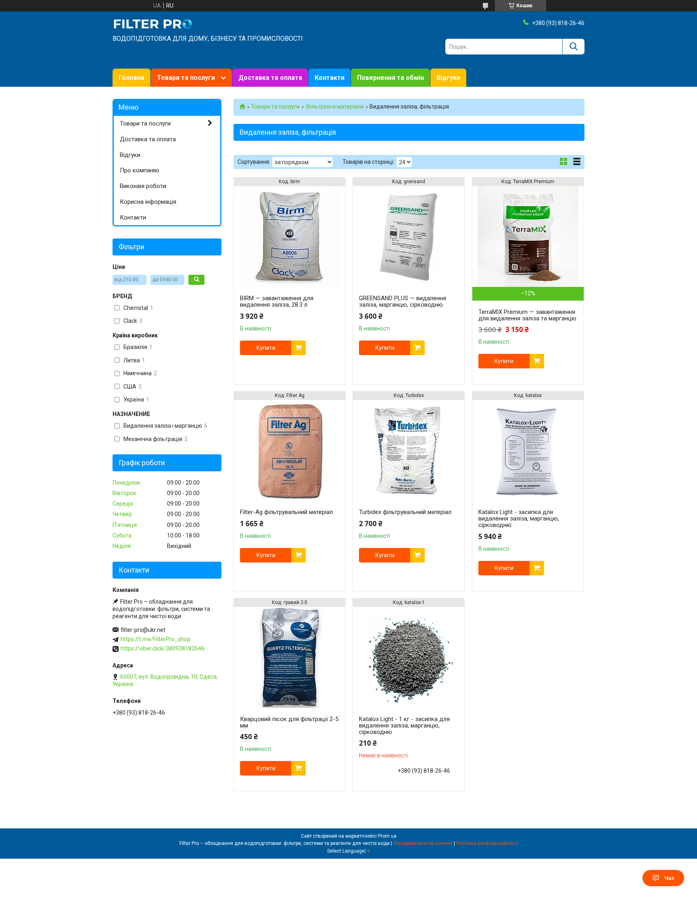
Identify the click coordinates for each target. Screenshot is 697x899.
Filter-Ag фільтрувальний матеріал (286, 512)
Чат (669, 878)
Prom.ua (387, 836)
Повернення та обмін (390, 78)
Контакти (329, 78)
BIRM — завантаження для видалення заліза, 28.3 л (276, 301)
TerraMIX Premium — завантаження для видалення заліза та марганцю (527, 315)
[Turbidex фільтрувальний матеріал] (408, 450)
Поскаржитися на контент (423, 843)
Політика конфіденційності (487, 843)
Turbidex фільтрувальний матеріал (405, 512)
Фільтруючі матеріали (335, 106)
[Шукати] (573, 46)
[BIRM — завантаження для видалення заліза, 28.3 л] (289, 236)
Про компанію (139, 170)
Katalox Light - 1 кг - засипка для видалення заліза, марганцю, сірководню (404, 725)
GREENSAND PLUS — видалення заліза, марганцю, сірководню (402, 301)
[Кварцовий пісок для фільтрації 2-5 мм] (289, 657)
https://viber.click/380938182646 (163, 648)
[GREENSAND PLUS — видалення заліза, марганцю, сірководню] (408, 236)
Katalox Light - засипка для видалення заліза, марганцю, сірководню (518, 518)
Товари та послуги (186, 78)
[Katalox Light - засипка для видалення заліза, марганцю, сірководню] (528, 450)
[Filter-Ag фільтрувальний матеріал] (289, 450)
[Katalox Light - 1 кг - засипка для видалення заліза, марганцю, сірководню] (408, 657)
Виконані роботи (143, 186)
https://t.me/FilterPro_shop (155, 639)
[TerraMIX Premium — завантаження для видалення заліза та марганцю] (528, 236)
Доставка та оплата (270, 78)
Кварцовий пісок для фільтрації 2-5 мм (289, 722)
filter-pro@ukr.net (143, 630)
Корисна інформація (148, 201)
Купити (266, 348)
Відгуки (448, 78)
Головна (131, 78)
